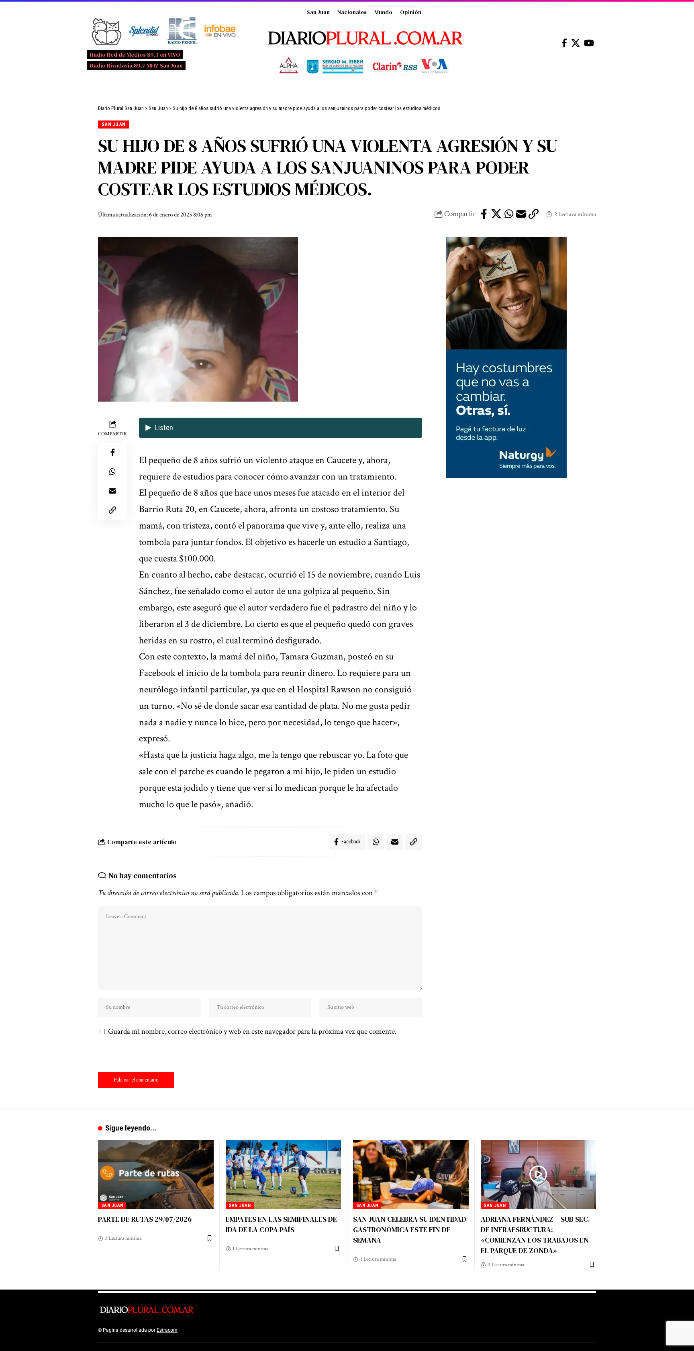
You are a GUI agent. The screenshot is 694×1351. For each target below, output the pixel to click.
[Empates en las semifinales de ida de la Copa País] (283, 1174)
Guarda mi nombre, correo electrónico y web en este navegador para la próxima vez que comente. (252, 1032)
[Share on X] (496, 214)
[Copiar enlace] (533, 214)
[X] (575, 43)
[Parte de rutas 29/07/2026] (156, 1174)
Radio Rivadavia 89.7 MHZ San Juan (136, 65)
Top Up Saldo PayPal (202, 1330)
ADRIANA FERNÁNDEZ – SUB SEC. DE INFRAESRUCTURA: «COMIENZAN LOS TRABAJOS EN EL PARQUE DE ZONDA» (535, 1234)
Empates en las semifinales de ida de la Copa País (281, 1224)
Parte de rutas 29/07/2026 (145, 1219)
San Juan (318, 12)
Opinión (410, 12)
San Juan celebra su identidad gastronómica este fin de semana (409, 1229)
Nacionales (352, 12)
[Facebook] (564, 43)
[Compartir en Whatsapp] (508, 214)
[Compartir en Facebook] (484, 214)
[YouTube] (589, 43)
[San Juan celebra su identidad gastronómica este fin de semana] (411, 1174)
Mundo (383, 12)
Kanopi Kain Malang (248, 1330)
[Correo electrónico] (521, 214)
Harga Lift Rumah (290, 1330)
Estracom (167, 1330)
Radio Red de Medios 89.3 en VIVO (135, 55)
